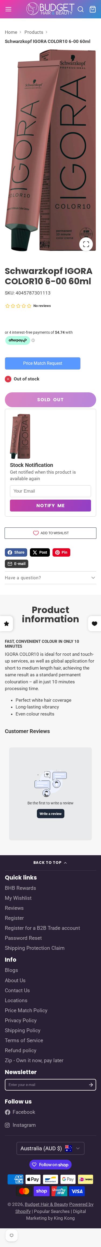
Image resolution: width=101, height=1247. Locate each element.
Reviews (14, 908)
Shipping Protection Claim (35, 948)
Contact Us (17, 991)
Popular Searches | (53, 1211)
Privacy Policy (21, 1021)
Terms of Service (24, 1041)
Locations (16, 1001)
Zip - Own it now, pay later (34, 1061)
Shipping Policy (22, 1031)
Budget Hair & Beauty (46, 1204)
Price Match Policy (26, 1011)
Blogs (11, 970)
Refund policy (20, 1051)
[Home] (50, 9)
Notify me (50, 505)
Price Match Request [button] (42, 363)
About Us (15, 981)
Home (11, 32)
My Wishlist (18, 898)
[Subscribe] (91, 1085)
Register (14, 918)
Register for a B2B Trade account (42, 928)
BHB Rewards (20, 888)
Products (34, 32)
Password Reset (23, 938)
